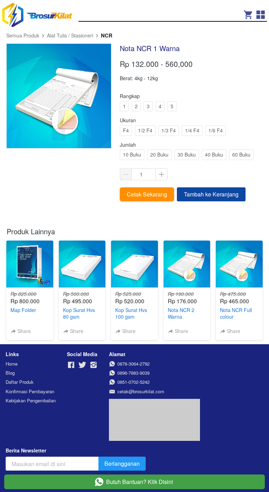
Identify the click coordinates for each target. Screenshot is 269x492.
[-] (71, 365)
